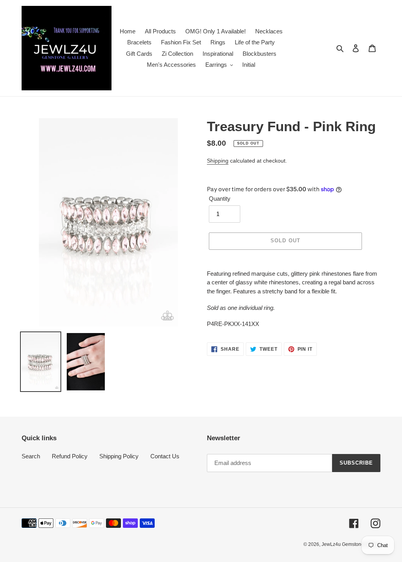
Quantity (219, 198)
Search (31, 456)
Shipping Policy (119, 456)
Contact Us (164, 456)
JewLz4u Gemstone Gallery (351, 544)
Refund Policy (70, 456)
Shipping (217, 160)
